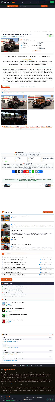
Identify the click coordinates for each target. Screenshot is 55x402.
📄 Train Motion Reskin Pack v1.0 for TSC (9, 354)
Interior (28, 128)
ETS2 (33, 128)
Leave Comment (7, 279)
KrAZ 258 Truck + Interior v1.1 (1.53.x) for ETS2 (21, 244)
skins (28, 126)
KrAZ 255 (6, 126)
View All (51, 334)
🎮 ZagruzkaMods (5, 397)
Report (37, 50)
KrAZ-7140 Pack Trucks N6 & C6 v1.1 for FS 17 (20, 216)
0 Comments (22, 36)
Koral (43, 126)
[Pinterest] (53, 399)
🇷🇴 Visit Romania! (38, 365)
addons (38, 126)
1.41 (37, 128)
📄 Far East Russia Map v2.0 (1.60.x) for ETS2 (10, 341)
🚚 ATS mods (15, 365)
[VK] (47, 399)
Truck (23, 128)
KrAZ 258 (12, 126)
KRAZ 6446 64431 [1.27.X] (16, 230)
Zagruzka (4, 36)
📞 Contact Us (26, 397)
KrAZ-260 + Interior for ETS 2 (17, 237)
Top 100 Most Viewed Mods (16, 383)
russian (22, 126)
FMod (18, 126)
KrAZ (18, 128)
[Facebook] (50, 399)
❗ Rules (32, 397)
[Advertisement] (27, 19)
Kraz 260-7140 (14, 223)
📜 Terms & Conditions (28, 399)
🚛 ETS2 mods (22, 365)
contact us (35, 180)
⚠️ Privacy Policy (39, 397)
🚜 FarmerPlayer (30, 365)
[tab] (4, 93)
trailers (32, 126)
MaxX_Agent (49, 126)
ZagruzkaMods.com (10, 400)
